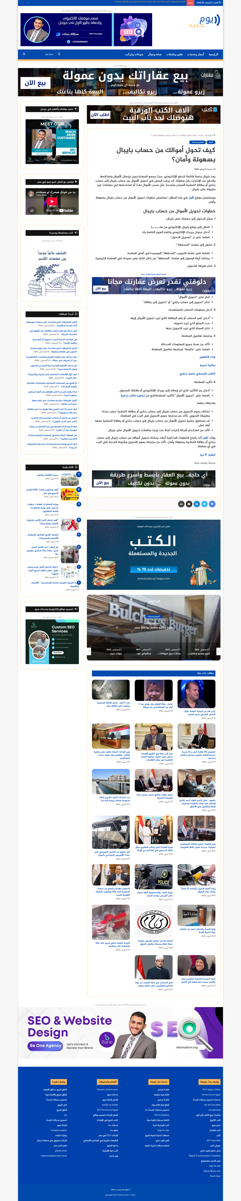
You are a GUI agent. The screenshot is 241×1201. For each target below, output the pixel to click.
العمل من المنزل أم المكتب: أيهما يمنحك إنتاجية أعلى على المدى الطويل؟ (54, 419)
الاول (205, 438)
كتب (218, 1135)
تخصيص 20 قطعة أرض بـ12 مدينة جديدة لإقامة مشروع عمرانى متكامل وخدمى (197, 755)
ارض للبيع (62, 1105)
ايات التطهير (207, 357)
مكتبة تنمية (207, 365)
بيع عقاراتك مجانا (120, 65)
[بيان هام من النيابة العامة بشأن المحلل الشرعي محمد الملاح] (196, 694)
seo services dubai (212, 1105)
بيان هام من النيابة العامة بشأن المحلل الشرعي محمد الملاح (199, 712)
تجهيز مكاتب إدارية (132, 395)
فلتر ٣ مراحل (163, 1100)
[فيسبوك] (212, 504)
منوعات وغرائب (134, 54)
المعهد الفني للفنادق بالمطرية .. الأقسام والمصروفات (42, 536)
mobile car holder (110, 1105)
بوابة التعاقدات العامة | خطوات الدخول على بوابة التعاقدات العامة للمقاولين (42, 508)
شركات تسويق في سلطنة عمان (52, 1140)
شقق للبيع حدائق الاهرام (55, 1090)
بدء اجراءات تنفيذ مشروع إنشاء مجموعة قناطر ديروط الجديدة (114, 799)
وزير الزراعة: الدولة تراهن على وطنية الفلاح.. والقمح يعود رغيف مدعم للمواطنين (112, 755)
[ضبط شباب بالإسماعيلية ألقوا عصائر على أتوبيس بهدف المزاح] (154, 876)
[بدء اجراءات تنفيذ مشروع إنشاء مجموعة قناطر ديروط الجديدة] (111, 781)
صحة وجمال (155, 54)
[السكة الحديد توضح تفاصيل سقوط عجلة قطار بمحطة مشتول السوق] (154, 921)
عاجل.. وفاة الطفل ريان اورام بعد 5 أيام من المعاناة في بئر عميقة (156, 705)
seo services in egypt (211, 1095)
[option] (154, 627)
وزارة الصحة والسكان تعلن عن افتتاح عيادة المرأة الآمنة (197, 930)
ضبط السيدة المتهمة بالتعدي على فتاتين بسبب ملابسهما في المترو (198, 980)
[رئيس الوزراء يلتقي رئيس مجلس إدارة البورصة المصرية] (154, 780)
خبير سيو (216, 1125)
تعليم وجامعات (174, 54)
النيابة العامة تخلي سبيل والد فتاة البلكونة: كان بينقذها (113, 944)
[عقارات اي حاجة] (153, 286)
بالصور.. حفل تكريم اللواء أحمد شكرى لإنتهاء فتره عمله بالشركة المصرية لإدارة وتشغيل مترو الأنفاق (197, 804)
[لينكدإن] (196, 504)
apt (65, 1115)
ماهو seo (114, 1130)
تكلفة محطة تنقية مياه (158, 1120)
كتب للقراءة (215, 1130)
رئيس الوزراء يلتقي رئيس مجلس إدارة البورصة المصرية (155, 796)
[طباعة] (181, 504)
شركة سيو (62, 1125)
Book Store (215, 1176)
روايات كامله (61, 1135)
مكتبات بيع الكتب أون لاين (208, 1115)
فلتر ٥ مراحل (163, 1090)
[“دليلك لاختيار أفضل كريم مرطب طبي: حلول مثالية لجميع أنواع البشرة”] (70, 571)
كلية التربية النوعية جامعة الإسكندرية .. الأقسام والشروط (55, 584)
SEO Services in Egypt (107, 1110)
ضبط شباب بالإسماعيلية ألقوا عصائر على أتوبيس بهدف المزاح (155, 894)
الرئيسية (213, 54)
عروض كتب (215, 1146)
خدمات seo (113, 1125)
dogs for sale (215, 1166)
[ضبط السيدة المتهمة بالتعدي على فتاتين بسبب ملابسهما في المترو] (196, 965)
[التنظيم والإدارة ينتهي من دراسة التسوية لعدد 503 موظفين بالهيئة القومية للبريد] (111, 874)
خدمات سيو (112, 1095)
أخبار (201, 135)
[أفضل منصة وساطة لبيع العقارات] (120, 83)
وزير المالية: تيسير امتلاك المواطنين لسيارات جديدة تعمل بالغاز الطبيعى (197, 845)
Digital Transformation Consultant (205, 1156)
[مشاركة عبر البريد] (189, 504)
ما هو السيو (112, 1146)
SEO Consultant (161, 1115)
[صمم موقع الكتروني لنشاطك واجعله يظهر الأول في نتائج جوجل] (120, 1033)
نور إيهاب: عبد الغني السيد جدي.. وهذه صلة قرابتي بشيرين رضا (42, 550)
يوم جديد (113, 1156)
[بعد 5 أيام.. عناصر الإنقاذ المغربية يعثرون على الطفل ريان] (111, 690)
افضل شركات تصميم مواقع (105, 1115)
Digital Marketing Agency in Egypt (124, 1195)
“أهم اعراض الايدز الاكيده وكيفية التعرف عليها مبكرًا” (42, 522)
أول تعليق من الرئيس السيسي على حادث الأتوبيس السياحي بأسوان (112, 853)
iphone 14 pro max (212, 1171)
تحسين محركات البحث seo (157, 1110)
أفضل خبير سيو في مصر (52, 617)
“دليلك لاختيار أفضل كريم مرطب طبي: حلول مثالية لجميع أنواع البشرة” (42, 570)
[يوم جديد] (205, 20)
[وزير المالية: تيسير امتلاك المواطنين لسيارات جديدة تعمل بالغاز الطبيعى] (196, 828)
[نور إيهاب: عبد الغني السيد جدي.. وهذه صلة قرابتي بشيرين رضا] (70, 554)
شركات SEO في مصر (108, 1135)
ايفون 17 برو (207, 454)
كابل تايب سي (162, 1140)
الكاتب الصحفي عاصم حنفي (197, 373)
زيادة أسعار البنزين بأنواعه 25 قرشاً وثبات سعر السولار (198, 890)
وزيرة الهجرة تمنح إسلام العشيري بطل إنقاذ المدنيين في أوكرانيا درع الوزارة (154, 848)
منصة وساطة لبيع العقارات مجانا (153, 274)
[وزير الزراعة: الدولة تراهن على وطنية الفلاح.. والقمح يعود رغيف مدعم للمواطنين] (111, 736)
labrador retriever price (107, 1090)
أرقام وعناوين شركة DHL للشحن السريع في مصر (42, 491)
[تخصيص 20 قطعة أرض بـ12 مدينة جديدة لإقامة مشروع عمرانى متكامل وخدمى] (196, 736)
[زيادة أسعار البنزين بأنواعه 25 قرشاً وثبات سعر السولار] (196, 874)
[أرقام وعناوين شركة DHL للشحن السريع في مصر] (70, 494)
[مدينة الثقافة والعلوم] (70, 480)
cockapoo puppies (59, 1130)
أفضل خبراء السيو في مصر (52, 117)
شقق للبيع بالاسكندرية (56, 1095)
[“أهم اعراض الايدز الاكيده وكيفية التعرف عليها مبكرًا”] (70, 525)
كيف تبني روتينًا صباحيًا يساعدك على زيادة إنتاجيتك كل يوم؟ (52, 445)
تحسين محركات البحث (56, 1100)
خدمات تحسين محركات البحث (207, 1100)
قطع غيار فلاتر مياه (160, 1105)
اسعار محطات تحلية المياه (157, 1146)
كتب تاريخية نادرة (161, 1125)
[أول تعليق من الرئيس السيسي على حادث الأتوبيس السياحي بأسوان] (111, 832)
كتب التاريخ (215, 1120)
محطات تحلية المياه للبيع (157, 1135)
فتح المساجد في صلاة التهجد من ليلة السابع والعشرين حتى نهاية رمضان (154, 984)
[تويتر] (204, 504)
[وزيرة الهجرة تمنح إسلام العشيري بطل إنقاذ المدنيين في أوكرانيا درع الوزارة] (154, 830)
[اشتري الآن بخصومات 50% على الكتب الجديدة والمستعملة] (154, 555)
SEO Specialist (214, 1140)
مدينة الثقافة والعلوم (47, 475)
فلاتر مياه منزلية (161, 1095)
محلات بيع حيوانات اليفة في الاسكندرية (154, 627)
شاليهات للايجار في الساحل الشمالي (100, 1140)
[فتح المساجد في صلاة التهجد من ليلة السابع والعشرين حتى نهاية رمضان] (154, 967)
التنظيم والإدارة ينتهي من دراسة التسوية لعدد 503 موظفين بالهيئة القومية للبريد (113, 892)
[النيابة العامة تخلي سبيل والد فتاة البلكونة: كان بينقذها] (111, 922)
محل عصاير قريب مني (210, 1151)
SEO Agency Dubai (211, 1090)
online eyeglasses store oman (54, 1156)
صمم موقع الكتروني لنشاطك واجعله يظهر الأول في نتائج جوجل (86, 10)
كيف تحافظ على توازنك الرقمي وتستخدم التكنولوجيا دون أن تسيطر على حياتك (51, 358)
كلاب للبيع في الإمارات (107, 1120)
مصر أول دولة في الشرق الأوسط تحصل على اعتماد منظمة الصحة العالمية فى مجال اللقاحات (157, 757)
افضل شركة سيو (110, 1100)
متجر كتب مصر (60, 1146)
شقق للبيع (62, 1110)
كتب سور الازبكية (110, 1151)
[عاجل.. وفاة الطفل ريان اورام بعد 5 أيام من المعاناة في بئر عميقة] (154, 690)
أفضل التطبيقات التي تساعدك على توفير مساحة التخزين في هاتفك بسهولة (53, 350)
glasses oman (61, 1151)
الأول (191, 197)
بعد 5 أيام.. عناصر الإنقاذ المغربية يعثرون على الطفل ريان (113, 704)
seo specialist (215, 1110)
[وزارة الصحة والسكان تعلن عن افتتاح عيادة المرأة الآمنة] (196, 915)
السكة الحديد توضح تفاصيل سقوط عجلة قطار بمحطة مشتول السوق (155, 942)
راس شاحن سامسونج (211, 1161)
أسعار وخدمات (195, 54)
